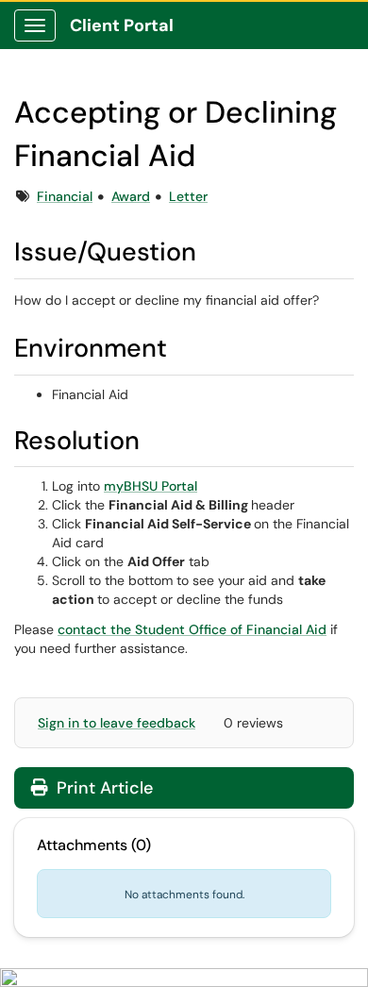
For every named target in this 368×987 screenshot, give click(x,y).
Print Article (102, 788)
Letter (188, 196)
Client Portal (122, 25)
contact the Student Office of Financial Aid (192, 629)
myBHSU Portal (150, 485)
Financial (64, 196)
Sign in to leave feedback (116, 722)
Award (130, 196)
